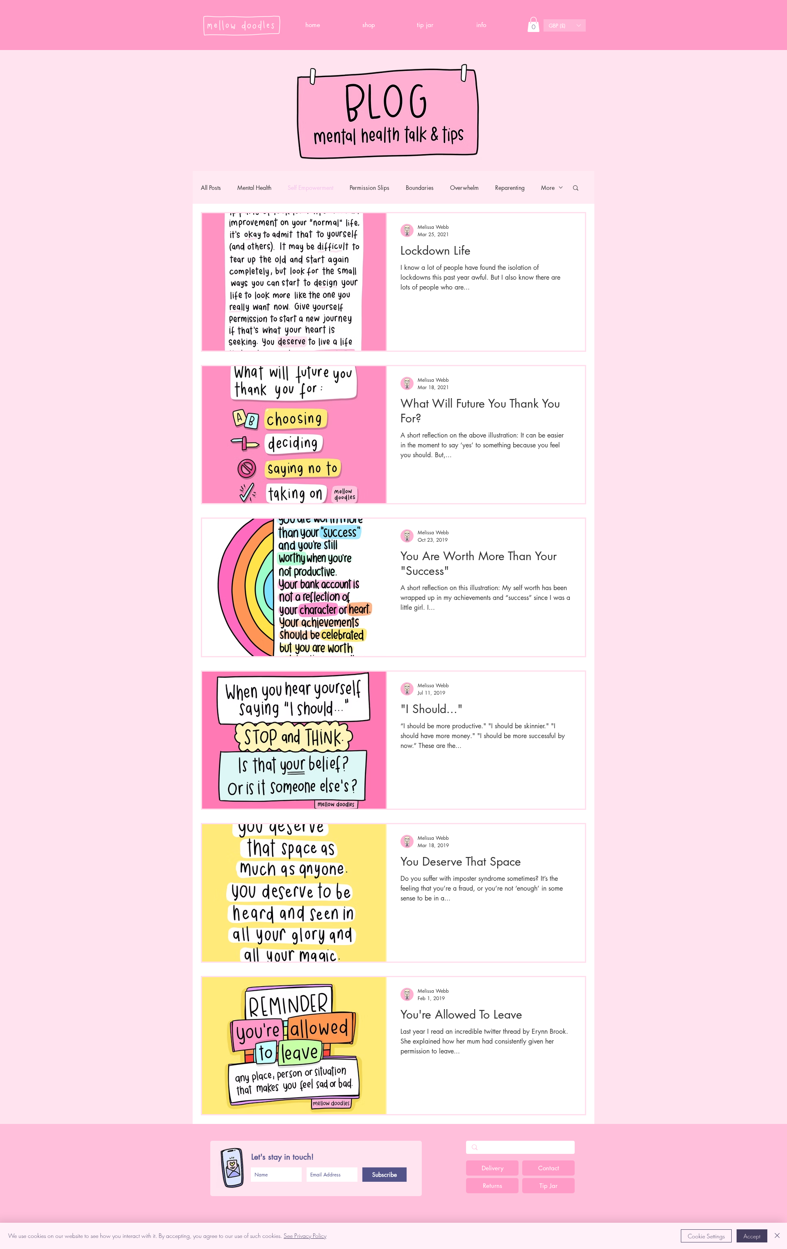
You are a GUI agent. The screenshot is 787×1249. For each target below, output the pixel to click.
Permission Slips (369, 187)
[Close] (777, 1235)
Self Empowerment (310, 187)
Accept (752, 1236)
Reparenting (510, 187)
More (548, 187)
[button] (481, 25)
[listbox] (565, 25)
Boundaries (420, 187)
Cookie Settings (706, 1236)
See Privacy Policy (305, 1236)
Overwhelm (464, 187)
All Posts (211, 187)
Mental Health (254, 187)
